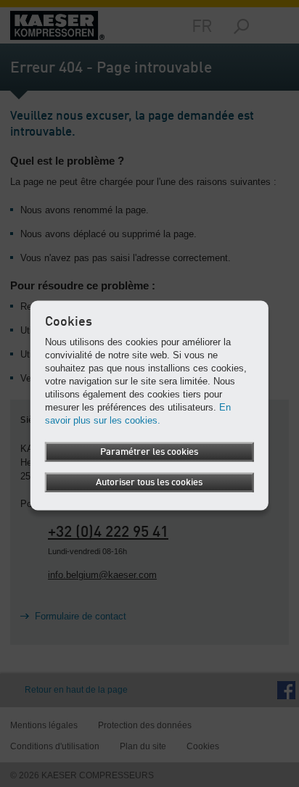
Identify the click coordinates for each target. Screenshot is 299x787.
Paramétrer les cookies (149, 451)
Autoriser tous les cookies (149, 482)
